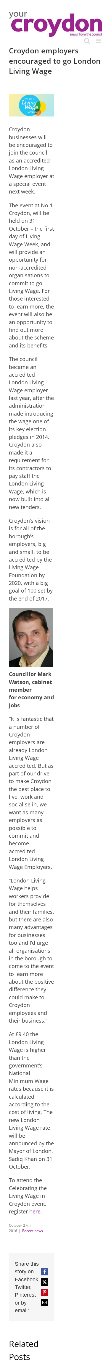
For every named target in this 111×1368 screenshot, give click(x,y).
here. (35, 1211)
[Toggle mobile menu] (99, 41)
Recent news (32, 1230)
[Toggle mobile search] (87, 41)
